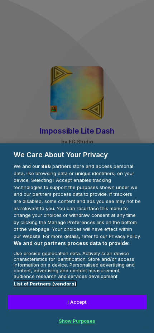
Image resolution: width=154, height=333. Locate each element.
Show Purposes (77, 321)
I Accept (76, 302)
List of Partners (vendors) (45, 284)
